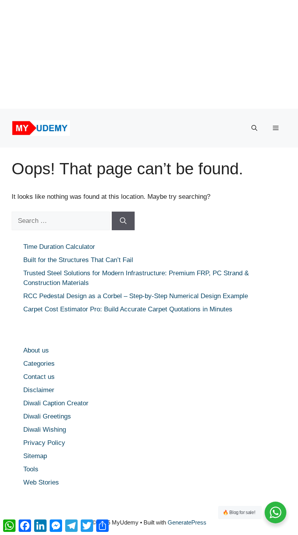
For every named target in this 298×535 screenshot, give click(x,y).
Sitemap (35, 456)
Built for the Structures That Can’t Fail (78, 260)
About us (36, 350)
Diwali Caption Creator (55, 403)
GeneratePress (187, 522)
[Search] (123, 221)
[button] (254, 128)
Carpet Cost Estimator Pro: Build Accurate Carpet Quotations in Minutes (127, 309)
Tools (30, 469)
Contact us (39, 376)
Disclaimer (38, 390)
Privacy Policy (44, 442)
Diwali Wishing (44, 429)
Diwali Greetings (47, 416)
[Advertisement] (149, 54)
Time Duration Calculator (59, 246)
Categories (39, 363)
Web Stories (41, 482)
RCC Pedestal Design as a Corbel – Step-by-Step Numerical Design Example (135, 296)
